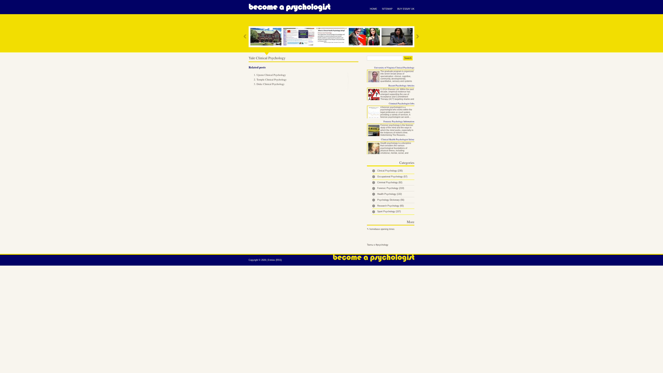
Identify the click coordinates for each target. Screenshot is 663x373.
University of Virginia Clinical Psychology (394, 67)
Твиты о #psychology (377, 244)
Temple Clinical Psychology (272, 79)
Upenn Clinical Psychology (271, 74)
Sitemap (387, 8)
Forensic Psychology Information (398, 121)
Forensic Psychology (390, 188)
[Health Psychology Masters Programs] (266, 36)
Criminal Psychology (389, 182)
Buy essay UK (405, 8)
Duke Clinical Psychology (271, 84)
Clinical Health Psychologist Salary (397, 139)
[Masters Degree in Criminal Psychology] (365, 36)
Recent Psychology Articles (401, 85)
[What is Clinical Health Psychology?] (332, 36)
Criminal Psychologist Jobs (401, 103)
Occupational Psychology (392, 176)
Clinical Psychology (390, 170)
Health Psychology (389, 194)
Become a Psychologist (289, 7)
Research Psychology (390, 205)
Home (373, 8)
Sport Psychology (389, 211)
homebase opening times (382, 229)
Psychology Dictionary (390, 200)
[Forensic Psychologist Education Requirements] (398, 36)
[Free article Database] (299, 36)
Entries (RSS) (275, 260)
